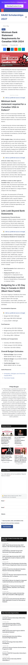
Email (3, 507)
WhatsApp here (21, 2)
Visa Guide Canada (9, 378)
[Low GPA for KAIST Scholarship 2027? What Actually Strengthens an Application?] (7, 432)
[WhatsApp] (19, 49)
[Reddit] (15, 49)
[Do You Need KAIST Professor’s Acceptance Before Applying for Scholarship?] (21, 432)
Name (3, 500)
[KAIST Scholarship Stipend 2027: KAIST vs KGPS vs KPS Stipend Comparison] (7, 451)
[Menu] (26, 17)
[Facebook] (4, 49)
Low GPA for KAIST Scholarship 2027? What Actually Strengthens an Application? (6, 440)
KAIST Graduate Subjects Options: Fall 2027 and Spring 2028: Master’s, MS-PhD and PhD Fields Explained (21, 459)
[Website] (10, 419)
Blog (8, 26)
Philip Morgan (5, 45)
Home (4, 26)
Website (3, 514)
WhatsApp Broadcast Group (14, 6)
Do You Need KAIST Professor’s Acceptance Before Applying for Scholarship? (20, 440)
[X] (8, 49)
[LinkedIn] (12, 49)
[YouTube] (18, 419)
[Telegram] (23, 49)
